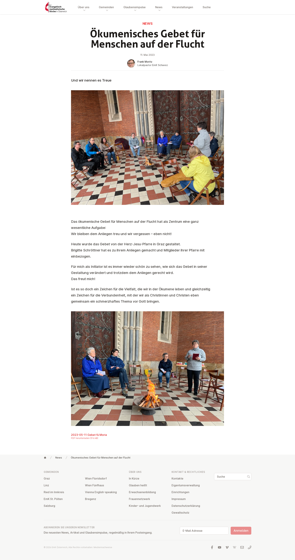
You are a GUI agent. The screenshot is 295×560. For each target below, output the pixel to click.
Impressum (179, 499)
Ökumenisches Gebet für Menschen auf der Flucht (100, 457)
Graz (47, 478)
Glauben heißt (138, 485)
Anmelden (241, 530)
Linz (46, 485)
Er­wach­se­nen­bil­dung (142, 492)
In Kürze (134, 478)
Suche (207, 7)
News (58, 457)
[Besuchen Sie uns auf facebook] (212, 547)
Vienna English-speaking (101, 492)
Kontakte (177, 478)
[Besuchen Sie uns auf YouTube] (219, 547)
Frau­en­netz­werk (139, 499)
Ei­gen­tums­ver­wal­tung (186, 485)
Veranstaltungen (182, 7)
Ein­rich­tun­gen (180, 492)
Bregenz (90, 499)
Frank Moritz (144, 61)
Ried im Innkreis (54, 492)
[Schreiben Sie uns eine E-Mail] (242, 547)
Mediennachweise (103, 547)
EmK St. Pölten (53, 499)
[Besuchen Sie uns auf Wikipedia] (234, 547)
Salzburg (49, 505)
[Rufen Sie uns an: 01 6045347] (249, 547)
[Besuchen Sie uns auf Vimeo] (227, 547)
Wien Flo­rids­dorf (96, 478)
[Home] (45, 457)
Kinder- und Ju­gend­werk (145, 505)
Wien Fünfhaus (94, 485)
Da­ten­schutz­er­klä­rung (186, 505)
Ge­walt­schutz (180, 512)
